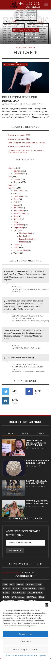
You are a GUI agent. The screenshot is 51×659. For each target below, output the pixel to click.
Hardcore (17, 208)
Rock (15, 230)
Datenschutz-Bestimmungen (27, 655)
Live (28, 30)
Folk (15, 202)
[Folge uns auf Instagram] (5, 400)
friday (32, 601)
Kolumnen (9, 64)
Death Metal (18, 196)
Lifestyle (22, 64)
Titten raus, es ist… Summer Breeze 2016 (37, 502)
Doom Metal (18, 597)
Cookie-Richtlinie (11, 655)
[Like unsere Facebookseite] (29, 391)
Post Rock (23, 236)
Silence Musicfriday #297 (19, 147)
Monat (25, 433)
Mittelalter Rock (25, 233)
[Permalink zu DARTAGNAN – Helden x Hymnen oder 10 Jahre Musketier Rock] (7, 288)
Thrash (16, 253)
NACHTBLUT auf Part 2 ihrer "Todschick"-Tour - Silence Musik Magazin (27, 366)
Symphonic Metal (20, 250)
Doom (15, 199)
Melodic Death (19, 213)
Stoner (16, 247)
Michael (16, 346)
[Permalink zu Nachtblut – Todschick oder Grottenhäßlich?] (7, 366)
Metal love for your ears (12, 573)
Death (6, 593)
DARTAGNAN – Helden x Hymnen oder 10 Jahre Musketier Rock (26, 152)
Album (20, 585)
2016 (5, 585)
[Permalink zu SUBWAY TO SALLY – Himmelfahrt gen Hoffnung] (7, 317)
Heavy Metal (18, 211)
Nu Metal (17, 219)
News (35, 30)
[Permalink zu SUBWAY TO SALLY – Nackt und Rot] (7, 347)
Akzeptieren (25, 634)
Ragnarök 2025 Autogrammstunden (25, 36)
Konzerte (17, 182)
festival (31, 597)
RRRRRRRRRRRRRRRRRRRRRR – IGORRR (37, 462)
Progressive (18, 228)
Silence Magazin (11, 104)
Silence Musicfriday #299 (19, 135)
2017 (11, 585)
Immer (41, 433)
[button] (46, 605)
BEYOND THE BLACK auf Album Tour (36, 482)
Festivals (18, 30)
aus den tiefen (34, 585)
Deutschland (35, 593)
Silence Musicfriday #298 (19, 139)
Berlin (6, 589)
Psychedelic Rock (26, 239)
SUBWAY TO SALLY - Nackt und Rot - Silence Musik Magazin (28, 317)
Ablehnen (25, 642)
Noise (15, 216)
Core (15, 194)
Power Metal (18, 225)
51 (45, 448)
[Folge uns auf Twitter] (5, 391)
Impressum (42, 655)
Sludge (16, 245)
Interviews (17, 171)
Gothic (16, 205)
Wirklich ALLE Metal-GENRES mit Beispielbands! (36, 442)
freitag (22, 601)
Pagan (15, 222)
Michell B (16, 287)
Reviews (11, 188)
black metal (29, 589)
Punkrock (23, 242)
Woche (10, 433)
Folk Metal (8, 601)
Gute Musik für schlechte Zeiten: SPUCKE (27, 143)
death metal (19, 593)
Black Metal (18, 191)
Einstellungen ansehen (25, 649)
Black (16, 589)
